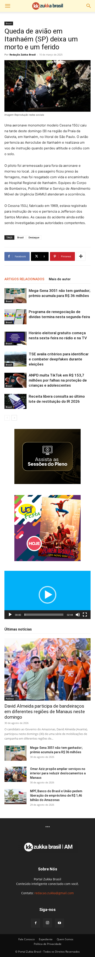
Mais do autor (60, 279)
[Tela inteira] (85, 614)
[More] (81, 256)
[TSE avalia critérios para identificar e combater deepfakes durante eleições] (15, 359)
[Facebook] (35, 923)
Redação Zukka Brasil (23, 54)
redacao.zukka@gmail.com (54, 893)
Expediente (46, 939)
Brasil (9, 23)
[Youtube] (59, 923)
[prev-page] (7, 418)
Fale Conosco (26, 939)
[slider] (44, 615)
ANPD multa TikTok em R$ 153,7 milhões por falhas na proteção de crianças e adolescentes (58, 380)
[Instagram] (47, 922)
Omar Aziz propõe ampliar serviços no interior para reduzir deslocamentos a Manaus (58, 773)
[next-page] (14, 418)
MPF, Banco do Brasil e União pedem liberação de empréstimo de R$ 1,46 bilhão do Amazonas (56, 795)
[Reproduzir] (10, 614)
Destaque (33, 237)
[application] (47, 595)
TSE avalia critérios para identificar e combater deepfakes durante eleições (59, 359)
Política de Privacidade (47, 944)
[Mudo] (78, 614)
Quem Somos (65, 939)
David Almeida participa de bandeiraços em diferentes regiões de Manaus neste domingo (44, 711)
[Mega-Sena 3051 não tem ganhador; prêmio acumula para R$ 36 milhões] (15, 295)
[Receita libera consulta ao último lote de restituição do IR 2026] (15, 401)
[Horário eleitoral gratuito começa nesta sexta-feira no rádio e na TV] (15, 338)
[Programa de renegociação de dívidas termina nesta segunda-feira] (15, 317)
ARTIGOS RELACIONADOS (24, 279)
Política (10, 698)
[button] (7, 6)
